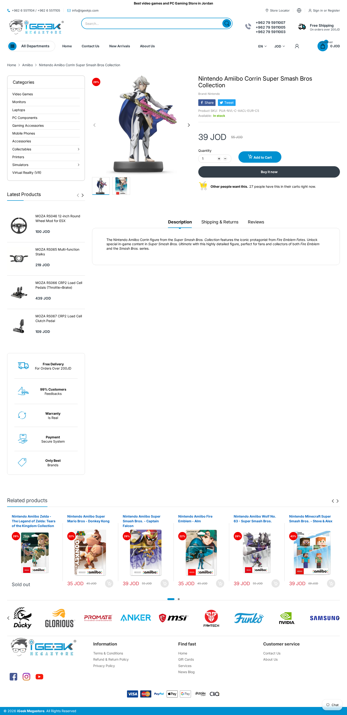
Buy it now (269, 172)
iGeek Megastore (30, 711)
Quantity (205, 150)
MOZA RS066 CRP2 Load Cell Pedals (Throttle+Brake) (58, 285)
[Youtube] (39, 676)
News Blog (186, 672)
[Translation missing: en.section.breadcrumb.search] (226, 23)
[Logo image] (22, 618)
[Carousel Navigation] (80, 195)
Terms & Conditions (108, 653)
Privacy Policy (104, 666)
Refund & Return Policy (111, 659)
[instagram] (26, 676)
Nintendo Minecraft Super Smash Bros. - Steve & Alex (310, 518)
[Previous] (82, 195)
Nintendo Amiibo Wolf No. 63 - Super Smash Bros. (255, 518)
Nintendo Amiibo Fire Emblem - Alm (195, 518)
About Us (270, 659)
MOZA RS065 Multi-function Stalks (57, 251)
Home (182, 653)
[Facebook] (13, 676)
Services (184, 666)
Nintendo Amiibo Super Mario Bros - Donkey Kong (88, 518)
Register (334, 10)
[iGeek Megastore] (36, 27)
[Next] (78, 195)
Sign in (318, 10)
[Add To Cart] (109, 583)
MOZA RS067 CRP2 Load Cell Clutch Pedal (58, 318)
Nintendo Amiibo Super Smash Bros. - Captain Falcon (142, 521)
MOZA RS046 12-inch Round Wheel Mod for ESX (57, 218)
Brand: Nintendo (209, 94)
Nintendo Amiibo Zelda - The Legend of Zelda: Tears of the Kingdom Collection (33, 521)
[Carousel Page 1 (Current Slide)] (170, 599)
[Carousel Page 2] (179, 599)
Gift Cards (186, 659)
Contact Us (271, 653)
